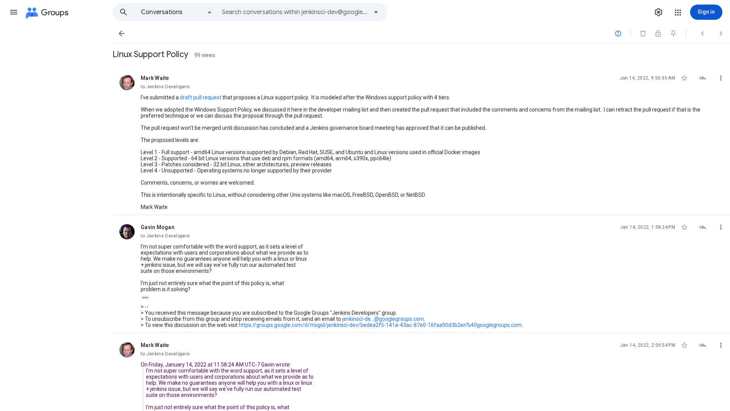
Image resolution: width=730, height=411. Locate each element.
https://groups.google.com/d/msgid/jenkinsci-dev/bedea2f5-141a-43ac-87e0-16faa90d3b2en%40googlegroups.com (380, 325)
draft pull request (200, 97)
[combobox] (295, 12)
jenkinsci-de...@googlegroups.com (383, 319)
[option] (177, 12)
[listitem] (421, 140)
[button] (14, 12)
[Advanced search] (376, 12)
